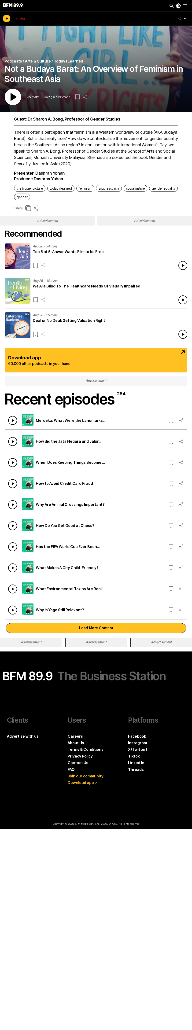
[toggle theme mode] (178, 6)
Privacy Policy (80, 756)
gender (22, 197)
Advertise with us (23, 736)
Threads (136, 769)
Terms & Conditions (85, 749)
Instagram (137, 742)
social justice (135, 188)
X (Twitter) (137, 749)
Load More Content (96, 628)
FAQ (71, 769)
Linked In (136, 762)
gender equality (163, 188)
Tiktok (134, 756)
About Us (76, 742)
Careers (75, 736)
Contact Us (78, 762)
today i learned (61, 188)
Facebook (137, 736)
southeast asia (109, 188)
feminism (85, 188)
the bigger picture (30, 188)
